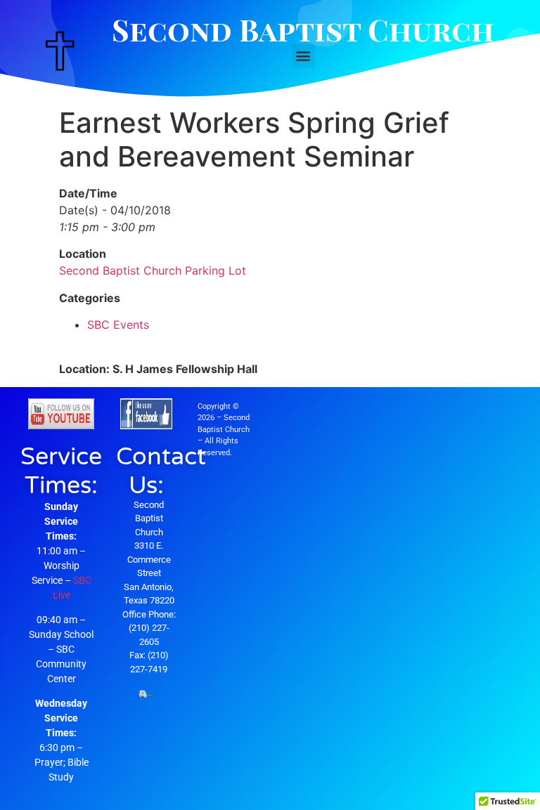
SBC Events (118, 325)
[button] (303, 55)
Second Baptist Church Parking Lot (152, 270)
